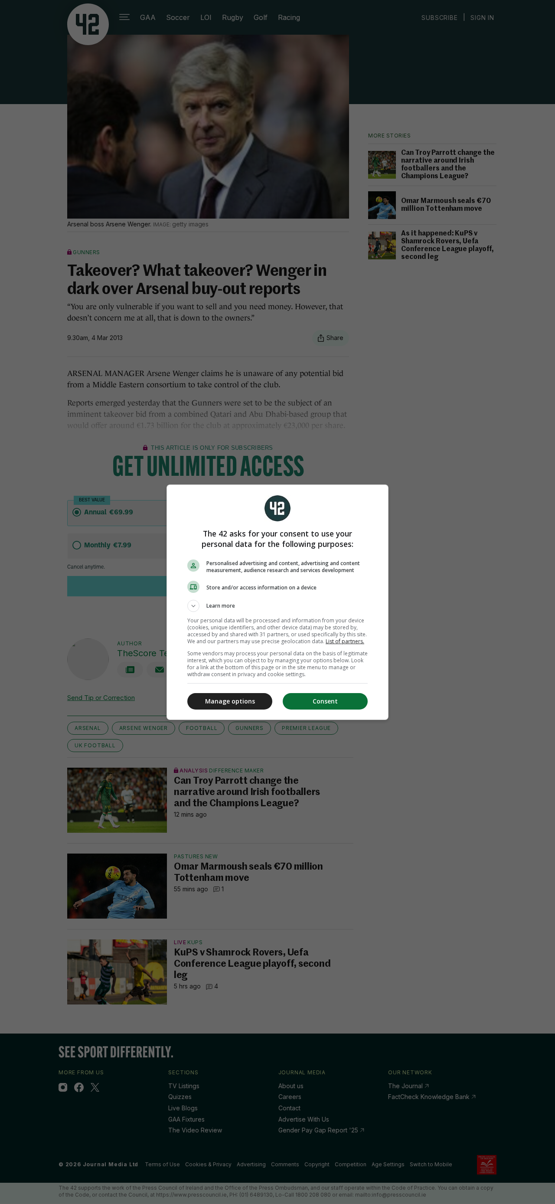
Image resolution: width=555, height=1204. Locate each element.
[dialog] (277, 602)
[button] (277, 606)
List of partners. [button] (345, 641)
